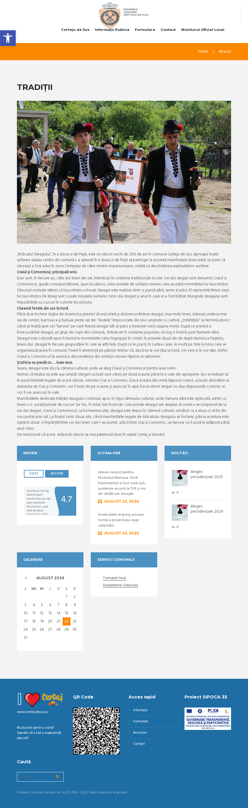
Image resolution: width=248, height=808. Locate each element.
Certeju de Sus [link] (75, 30)
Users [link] (33, 473)
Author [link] (57, 473)
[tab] (34, 473)
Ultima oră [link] (108, 453)
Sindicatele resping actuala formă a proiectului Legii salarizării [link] (121, 520)
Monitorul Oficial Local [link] (202, 30)
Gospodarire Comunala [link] (120, 586)
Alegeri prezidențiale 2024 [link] (207, 509)
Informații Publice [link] (112, 30)
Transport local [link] (114, 578)
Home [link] (203, 51)
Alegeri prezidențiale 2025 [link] (207, 474)
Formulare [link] (145, 30)
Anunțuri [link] (140, 732)
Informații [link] (140, 710)
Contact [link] (168, 30)
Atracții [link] (225, 51)
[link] (8, 38)
